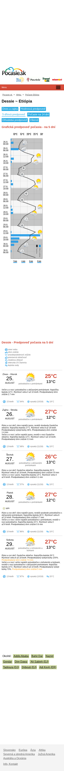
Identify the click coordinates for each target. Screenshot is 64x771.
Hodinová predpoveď (33, 108)
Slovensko (9, 750)
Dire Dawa (21, 661)
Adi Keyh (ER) (47, 667)
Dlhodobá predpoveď (14, 120)
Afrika (42, 750)
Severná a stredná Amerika (19, 754)
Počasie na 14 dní (38, 114)
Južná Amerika (46, 754)
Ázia (33, 750)
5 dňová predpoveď (13, 114)
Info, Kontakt (10, 764)
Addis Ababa (21, 656)
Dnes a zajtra (10, 108)
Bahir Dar (37, 656)
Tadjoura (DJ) (11, 667)
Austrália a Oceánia (14, 758)
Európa (23, 750)
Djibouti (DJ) (29, 667)
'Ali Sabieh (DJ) (39, 661)
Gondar (7, 661)
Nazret (49, 656)
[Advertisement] (32, 32)
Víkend (34, 120)
